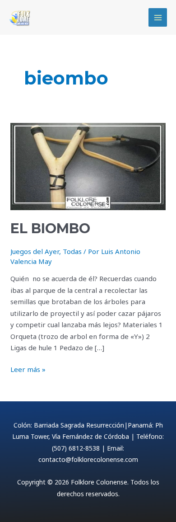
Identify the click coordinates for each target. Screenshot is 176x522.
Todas (72, 251)
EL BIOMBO (50, 228)
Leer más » (28, 369)
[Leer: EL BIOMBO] (88, 165)
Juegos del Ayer (34, 251)
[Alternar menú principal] (157, 17)
